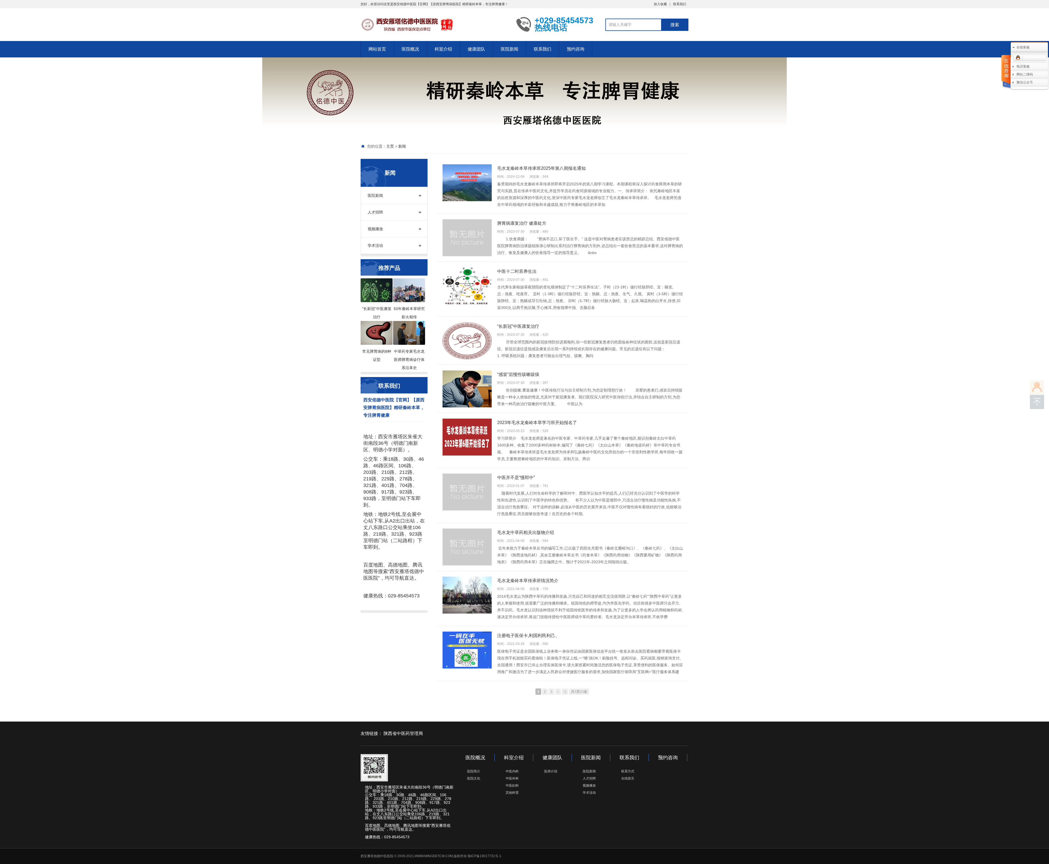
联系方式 (627, 771)
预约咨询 (575, 49)
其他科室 (512, 793)
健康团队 (476, 49)
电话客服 (1023, 66)
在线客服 (1023, 47)
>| (565, 692)
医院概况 (410, 49)
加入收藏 (660, 4)
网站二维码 (1024, 74)
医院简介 (473, 771)
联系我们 (679, 4)
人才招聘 (375, 212)
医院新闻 (509, 49)
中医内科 (512, 771)
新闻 (402, 146)
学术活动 (375, 245)
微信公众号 (1024, 82)
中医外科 (512, 778)
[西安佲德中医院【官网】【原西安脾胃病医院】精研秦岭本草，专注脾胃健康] (434, 24)
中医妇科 (512, 785)
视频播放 (375, 229)
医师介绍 (550, 771)
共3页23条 (579, 692)
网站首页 (377, 49)
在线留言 (627, 778)
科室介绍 (443, 49)
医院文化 (473, 778)
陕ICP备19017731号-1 (484, 856)
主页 (390, 146)
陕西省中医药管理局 (403, 733)
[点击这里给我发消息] (1029, 58)
